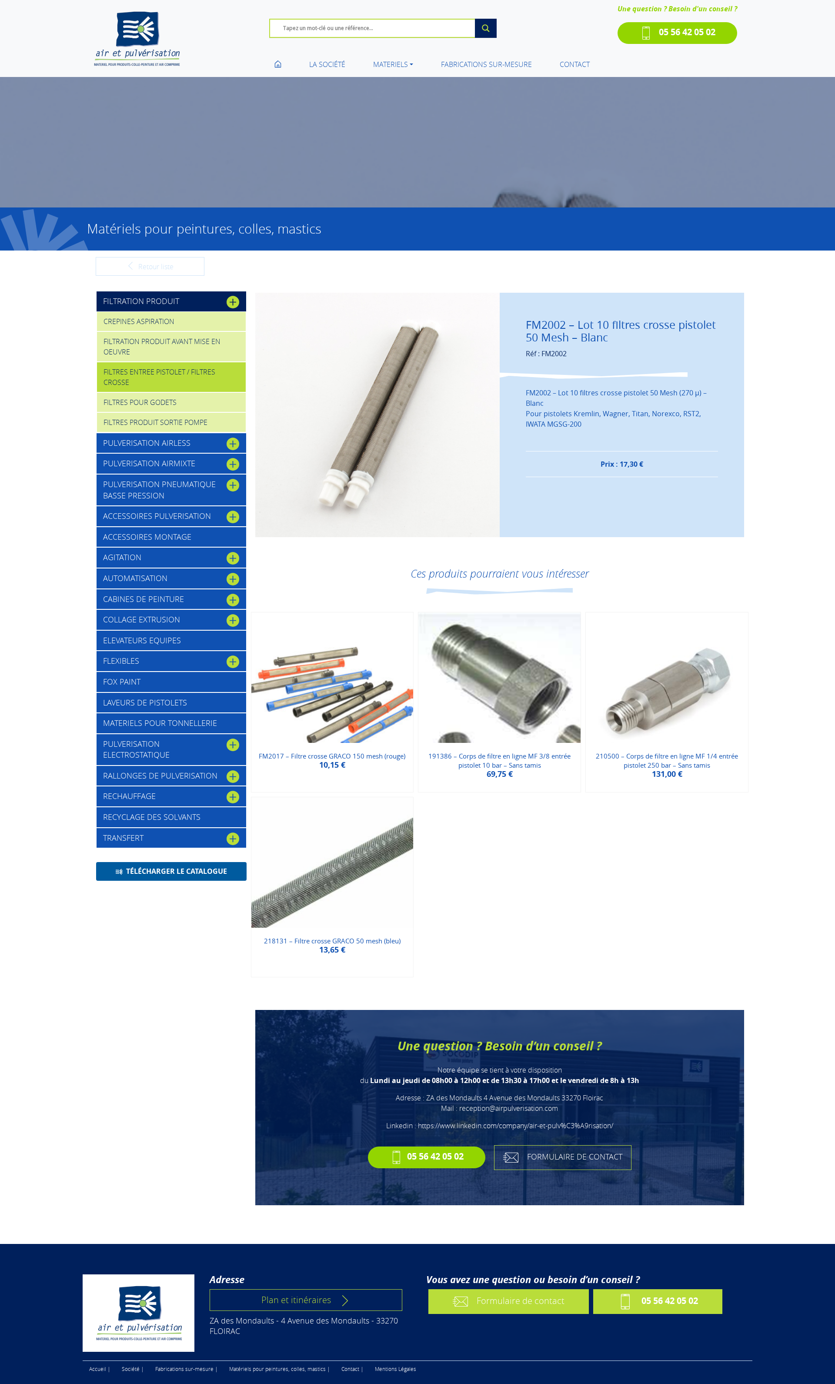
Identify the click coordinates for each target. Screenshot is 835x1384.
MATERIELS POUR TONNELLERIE (160, 723)
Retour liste (155, 266)
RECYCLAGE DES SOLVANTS (151, 817)
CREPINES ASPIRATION (139, 321)
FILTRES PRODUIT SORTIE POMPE (155, 422)
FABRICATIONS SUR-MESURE (486, 64)
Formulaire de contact (520, 1300)
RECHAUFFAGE (129, 796)
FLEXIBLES (121, 660)
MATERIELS (390, 64)
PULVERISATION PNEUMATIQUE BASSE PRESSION (159, 490)
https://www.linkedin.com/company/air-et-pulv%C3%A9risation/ (515, 1125)
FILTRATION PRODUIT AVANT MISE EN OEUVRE (162, 347)
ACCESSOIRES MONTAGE (147, 537)
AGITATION (122, 557)
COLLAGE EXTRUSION (141, 619)
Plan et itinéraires (296, 1300)
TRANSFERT (123, 837)
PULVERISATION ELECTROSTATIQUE (136, 749)
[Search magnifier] (486, 28)
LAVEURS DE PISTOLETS (145, 702)
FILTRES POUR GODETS (140, 402)
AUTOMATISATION (135, 578)
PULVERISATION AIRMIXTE (149, 463)
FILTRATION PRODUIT (141, 301)
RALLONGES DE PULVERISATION (160, 775)
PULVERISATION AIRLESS (146, 443)
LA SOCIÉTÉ (327, 64)
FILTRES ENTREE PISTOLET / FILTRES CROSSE (159, 377)
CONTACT (575, 64)
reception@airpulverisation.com (508, 1108)
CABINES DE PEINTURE (143, 599)
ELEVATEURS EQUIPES (142, 640)
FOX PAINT (121, 681)
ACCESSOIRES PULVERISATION (157, 516)
